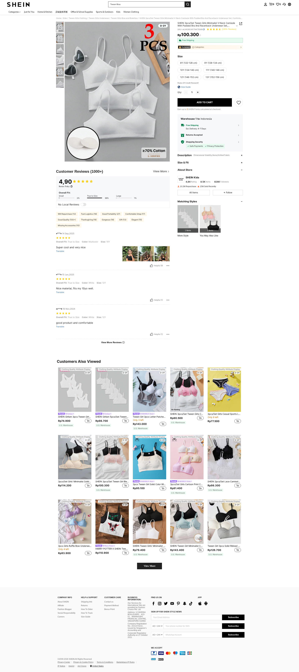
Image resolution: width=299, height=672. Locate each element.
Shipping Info (86, 602)
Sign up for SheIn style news (166, 612)
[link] (271, 4)
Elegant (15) (137, 220)
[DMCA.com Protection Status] (161, 659)
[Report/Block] (168, 266)
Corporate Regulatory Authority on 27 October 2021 (138, 635)
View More (149, 566)
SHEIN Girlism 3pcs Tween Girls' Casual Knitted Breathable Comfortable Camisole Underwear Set (74, 417)
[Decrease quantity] (186, 92)
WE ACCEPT (156, 648)
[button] (284, 4)
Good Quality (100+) (67, 220)
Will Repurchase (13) (67, 214)
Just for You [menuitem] (29, 12)
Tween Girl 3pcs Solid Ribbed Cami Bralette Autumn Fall (224, 546)
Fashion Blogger (65, 609)
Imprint (71, 666)
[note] (66, 425)
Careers (61, 617)
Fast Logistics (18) (89, 214)
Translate (60, 251)
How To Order (87, 609)
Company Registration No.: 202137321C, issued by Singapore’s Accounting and (137, 627)
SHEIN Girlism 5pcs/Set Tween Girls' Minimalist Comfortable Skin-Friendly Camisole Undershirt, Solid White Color (112, 417)
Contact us (108, 602)
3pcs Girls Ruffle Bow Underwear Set (74, 546)
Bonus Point (109, 609)
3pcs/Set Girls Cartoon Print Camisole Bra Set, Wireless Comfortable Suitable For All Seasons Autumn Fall (187, 484)
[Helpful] (151, 266)
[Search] (188, 4)
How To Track (87, 613)
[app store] (200, 605)
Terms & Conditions (105, 662)
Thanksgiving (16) (89, 220)
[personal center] (265, 4)
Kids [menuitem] (118, 12)
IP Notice (61, 666)
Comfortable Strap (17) (135, 214)
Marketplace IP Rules (125, 662)
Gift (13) (122, 220)
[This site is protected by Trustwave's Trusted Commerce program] (153, 659)
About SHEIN (63, 602)
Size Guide (85, 617)
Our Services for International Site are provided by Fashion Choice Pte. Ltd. (136, 606)
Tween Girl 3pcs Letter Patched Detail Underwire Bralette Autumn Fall (149, 417)
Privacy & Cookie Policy (83, 662)
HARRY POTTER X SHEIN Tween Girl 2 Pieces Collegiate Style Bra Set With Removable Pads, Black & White (112, 548)
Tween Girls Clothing (78, 18)
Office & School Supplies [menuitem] (82, 12)
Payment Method (111, 605)
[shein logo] (18, 4)
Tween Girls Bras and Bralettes (124, 18)
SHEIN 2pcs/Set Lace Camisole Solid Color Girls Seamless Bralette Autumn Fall (224, 481)
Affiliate (61, 605)
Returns (84, 605)
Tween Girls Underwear (99, 18)
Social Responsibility (66, 613)
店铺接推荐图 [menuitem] (61, 12)
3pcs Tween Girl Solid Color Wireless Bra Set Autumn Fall (149, 484)
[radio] (189, 63)
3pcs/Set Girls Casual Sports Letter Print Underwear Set (224, 414)
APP (200, 598)
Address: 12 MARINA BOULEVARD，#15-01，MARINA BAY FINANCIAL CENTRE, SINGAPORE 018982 (137, 616)
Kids (65, 18)
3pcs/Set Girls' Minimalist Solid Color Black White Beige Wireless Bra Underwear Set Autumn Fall (74, 481)
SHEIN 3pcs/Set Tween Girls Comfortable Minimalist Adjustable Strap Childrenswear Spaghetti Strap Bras (187, 414)
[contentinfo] (197, 653)
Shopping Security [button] (194, 142)
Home (58, 18)
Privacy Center (64, 662)
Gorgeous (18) (108, 220)
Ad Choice (82, 666)
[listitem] (188, 219)
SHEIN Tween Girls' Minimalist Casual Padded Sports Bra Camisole (149, 546)
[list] (173, 603)
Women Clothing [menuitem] (131, 12)
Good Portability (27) (111, 214)
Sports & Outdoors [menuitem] (104, 12)
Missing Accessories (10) (69, 225)
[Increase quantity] (198, 92)
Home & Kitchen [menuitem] (45, 12)
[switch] (83, 204)
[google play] (206, 605)
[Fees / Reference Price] (200, 35)
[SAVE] (239, 102)
